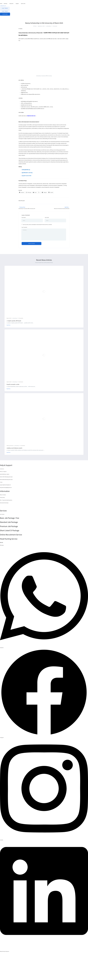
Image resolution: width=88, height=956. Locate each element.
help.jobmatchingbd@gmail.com (6, 487)
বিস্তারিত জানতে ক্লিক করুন (31, 115)
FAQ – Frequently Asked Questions (6, 500)
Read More (8, 325)
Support (17, 3)
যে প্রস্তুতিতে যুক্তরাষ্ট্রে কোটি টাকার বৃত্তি (14, 321)
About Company (3, 494)
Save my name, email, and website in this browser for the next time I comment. (37, 224)
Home (1, 3)
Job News (5, 3)
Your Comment (24, 227)
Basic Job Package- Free (9, 518)
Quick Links (23, 3)
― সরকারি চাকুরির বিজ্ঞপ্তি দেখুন (25, 169)
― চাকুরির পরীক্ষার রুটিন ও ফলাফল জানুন (26, 172)
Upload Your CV (3, 5)
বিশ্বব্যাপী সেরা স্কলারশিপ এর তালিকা (13, 384)
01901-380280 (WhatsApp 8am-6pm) (6, 479)
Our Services (2, 514)
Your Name (24, 217)
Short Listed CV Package (9, 530)
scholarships (48, 26)
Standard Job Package (9, 522)
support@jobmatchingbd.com (5, 484)
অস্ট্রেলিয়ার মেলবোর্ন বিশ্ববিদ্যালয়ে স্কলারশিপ (14, 448)
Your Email (47, 217)
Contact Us (2, 468)
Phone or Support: (3, 471)
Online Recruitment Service (11, 534)
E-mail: (1, 482)
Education (12, 3)
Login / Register (5, 8)
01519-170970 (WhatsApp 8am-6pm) (6, 476)
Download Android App (4, 502)
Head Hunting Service (8, 539)
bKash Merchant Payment (4, 951)
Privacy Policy (2, 497)
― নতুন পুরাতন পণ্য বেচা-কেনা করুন (25, 175)
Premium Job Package (9, 526)
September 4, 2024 (41, 26)
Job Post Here (5, 14)
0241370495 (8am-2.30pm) (4, 474)
